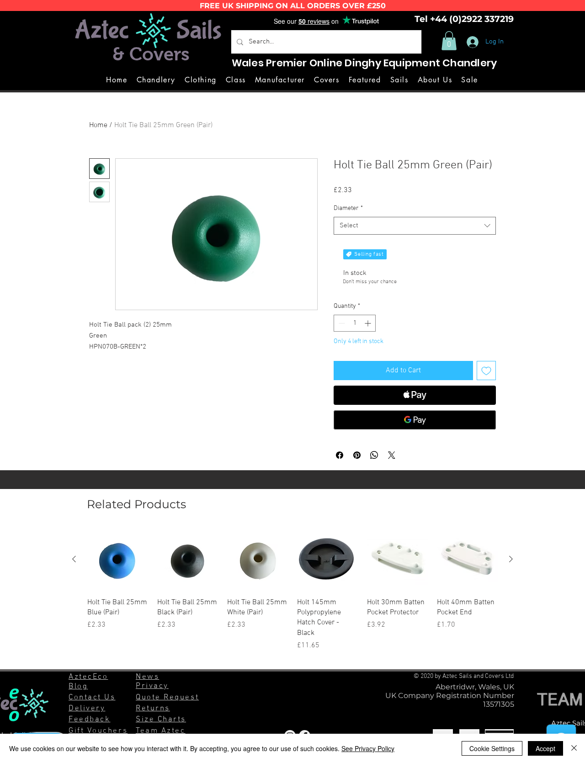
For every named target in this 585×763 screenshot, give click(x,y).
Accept (545, 748)
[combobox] (415, 226)
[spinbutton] (354, 323)
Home (98, 125)
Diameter (348, 208)
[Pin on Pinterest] (356, 455)
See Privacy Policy (367, 748)
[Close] (574, 748)
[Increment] (368, 323)
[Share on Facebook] (339, 455)
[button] (449, 40)
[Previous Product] (74, 558)
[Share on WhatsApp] (374, 455)
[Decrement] (340, 323)
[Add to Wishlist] (486, 370)
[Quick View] (117, 559)
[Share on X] (391, 455)
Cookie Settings (492, 748)
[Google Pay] (415, 420)
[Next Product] (510, 558)
